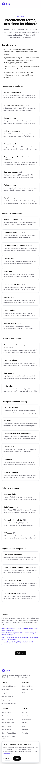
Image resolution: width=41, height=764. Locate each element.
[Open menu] (37, 4)
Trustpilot (25, 733)
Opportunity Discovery (9, 686)
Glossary (25, 723)
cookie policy (7, 753)
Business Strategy (7, 696)
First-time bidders (27, 686)
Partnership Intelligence (9, 703)
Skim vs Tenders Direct (9, 733)
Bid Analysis (5, 689)
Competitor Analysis (8, 693)
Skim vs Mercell (6, 726)
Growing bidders (27, 689)
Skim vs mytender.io (8, 723)
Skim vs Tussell (6, 712)
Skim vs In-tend (6, 729)
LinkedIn (25, 729)
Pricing (24, 712)
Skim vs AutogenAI (7, 719)
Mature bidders (27, 693)
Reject (7, 758)
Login (24, 726)
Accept (17, 758)
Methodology (26, 719)
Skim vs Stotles (6, 716)
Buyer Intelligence (7, 700)
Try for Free (20, 653)
